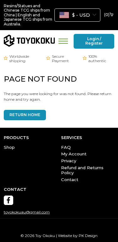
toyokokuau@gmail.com (27, 212)
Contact (69, 179)
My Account (74, 153)
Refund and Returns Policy (82, 170)
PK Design (88, 235)
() (107, 15)
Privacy (68, 160)
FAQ (66, 147)
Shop (9, 147)
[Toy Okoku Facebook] (8, 200)
